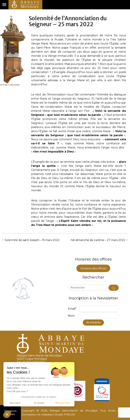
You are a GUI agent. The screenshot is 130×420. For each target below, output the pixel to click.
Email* (72, 308)
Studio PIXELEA (64, 414)
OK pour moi (62, 402)
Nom (71, 315)
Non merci (15, 402)
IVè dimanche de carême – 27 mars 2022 (98, 240)
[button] (7, 414)
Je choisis (39, 402)
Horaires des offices (93, 268)
